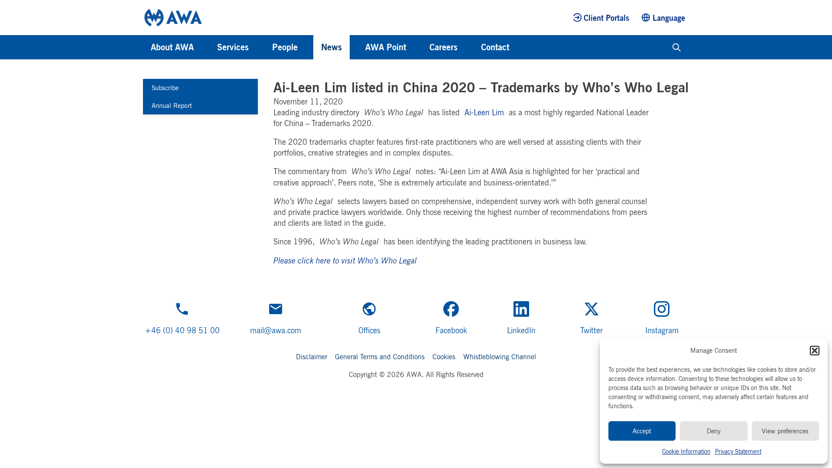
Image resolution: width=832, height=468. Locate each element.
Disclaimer (311, 356)
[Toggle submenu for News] (354, 47)
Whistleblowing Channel (499, 356)
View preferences (785, 431)
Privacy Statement (738, 451)
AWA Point (385, 47)
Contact (495, 47)
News (331, 47)
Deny (714, 431)
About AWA (172, 47)
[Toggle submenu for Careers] (469, 47)
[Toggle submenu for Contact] (521, 47)
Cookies (443, 356)
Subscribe (165, 88)
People (285, 47)
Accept (642, 431)
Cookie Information (686, 451)
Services (233, 47)
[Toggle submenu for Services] (260, 47)
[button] (814, 350)
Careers (443, 47)
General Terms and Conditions (380, 356)
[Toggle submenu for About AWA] (205, 47)
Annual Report (172, 105)
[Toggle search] (676, 47)
